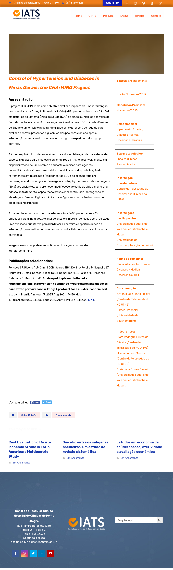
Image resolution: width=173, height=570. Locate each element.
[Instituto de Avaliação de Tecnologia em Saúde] (26, 14)
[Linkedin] (41, 553)
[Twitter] (33, 553)
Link (91, 300)
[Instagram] (24, 553)
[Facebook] (15, 553)
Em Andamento (63, 415)
